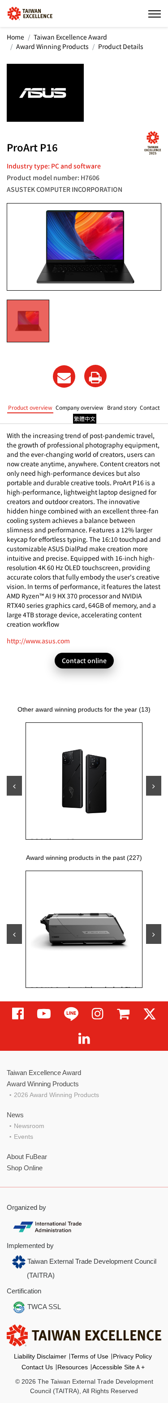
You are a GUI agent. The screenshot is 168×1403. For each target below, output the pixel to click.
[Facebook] (18, 1014)
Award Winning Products (52, 46)
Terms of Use (89, 1356)
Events (23, 1136)
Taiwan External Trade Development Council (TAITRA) (91, 1268)
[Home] (30, 13)
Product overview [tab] (30, 407)
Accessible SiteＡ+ (118, 1367)
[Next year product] (153, 934)
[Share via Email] (64, 376)
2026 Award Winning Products (56, 1095)
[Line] (71, 1014)
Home (15, 36)
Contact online (84, 660)
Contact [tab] (150, 407)
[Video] (44, 1014)
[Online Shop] (123, 1014)
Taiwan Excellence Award (70, 36)
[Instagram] (97, 1014)
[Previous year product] (14, 934)
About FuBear (27, 1156)
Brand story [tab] (122, 407)
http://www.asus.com (38, 640)
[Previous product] (14, 786)
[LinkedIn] (84, 1038)
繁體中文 (84, 418)
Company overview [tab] (79, 407)
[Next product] (153, 786)
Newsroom (29, 1126)
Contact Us (37, 1367)
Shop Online (25, 1167)
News (15, 1114)
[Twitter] (149, 1014)
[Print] (95, 376)
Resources (72, 1367)
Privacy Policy (132, 1356)
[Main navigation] (154, 13)
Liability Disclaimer (40, 1356)
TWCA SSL (43, 1306)
